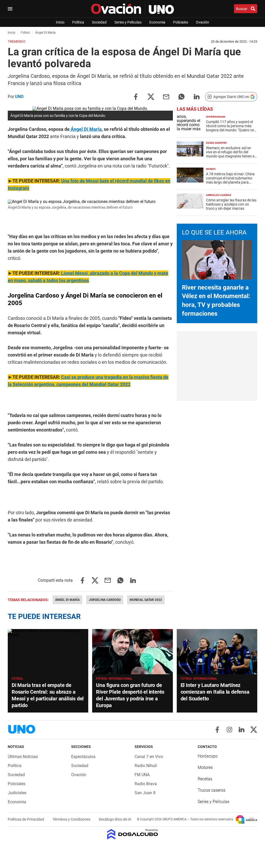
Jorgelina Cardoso (105, 600)
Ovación (202, 22)
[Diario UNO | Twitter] (253, 729)
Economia (157, 22)
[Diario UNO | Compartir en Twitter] (151, 96)
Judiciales (17, 792)
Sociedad (99, 22)
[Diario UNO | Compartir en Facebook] (135, 96)
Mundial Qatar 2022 (146, 600)
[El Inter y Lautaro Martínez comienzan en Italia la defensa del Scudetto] (217, 651)
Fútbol (17, 678)
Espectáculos (83, 756)
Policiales (180, 22)
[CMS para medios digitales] (132, 834)
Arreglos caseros (218, 195)
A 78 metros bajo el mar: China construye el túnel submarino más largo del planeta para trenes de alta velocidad (230, 180)
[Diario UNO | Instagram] (229, 729)
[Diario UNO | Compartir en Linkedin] (197, 96)
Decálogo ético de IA (115, 819)
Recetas (205, 778)
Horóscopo (208, 756)
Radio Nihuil (146, 765)
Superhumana (215, 116)
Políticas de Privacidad (26, 819)
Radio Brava (146, 783)
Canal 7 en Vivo (149, 756)
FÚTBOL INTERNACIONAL (114, 678)
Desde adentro (216, 142)
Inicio (60, 22)
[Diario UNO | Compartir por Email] (166, 96)
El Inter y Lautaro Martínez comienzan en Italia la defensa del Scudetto (215, 692)
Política (78, 22)
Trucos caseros (211, 790)
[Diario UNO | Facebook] (217, 729)
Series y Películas (128, 22)
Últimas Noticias (23, 756)
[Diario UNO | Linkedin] (241, 729)
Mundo (211, 169)
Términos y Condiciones (72, 819)
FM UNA (142, 774)
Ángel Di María (86, 129)
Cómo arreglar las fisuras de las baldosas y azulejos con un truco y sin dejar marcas (231, 204)
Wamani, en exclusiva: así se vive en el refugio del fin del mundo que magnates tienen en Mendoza (231, 154)
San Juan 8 (145, 792)
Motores (205, 767)
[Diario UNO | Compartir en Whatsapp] (181, 96)
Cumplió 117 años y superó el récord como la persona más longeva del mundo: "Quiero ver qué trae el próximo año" (230, 128)
